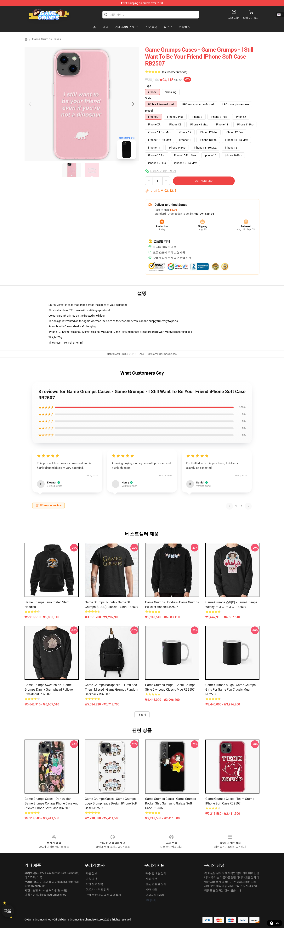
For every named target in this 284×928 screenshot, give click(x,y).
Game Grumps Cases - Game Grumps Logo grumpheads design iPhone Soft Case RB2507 (111, 803)
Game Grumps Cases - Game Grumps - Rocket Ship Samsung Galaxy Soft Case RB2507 (171, 803)
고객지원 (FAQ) (154, 894)
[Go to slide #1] (71, 170)
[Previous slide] (30, 104)
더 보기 (142, 714)
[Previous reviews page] (229, 506)
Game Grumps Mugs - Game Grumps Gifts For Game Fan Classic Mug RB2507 (230, 689)
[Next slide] (133, 104)
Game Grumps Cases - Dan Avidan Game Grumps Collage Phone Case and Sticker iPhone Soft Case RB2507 (51, 803)
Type (148, 85)
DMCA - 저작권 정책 (97, 889)
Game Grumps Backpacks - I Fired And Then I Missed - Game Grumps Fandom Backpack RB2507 (111, 689)
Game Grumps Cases (46, 39)
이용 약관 (91, 878)
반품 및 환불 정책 (155, 884)
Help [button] (277, 923)
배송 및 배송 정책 (155, 873)
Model (149, 110)
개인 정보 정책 (94, 884)
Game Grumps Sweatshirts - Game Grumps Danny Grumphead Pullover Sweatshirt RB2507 (49, 689)
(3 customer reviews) (174, 72)
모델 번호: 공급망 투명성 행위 (103, 894)
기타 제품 (151, 889)
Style (148, 98)
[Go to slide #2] (91, 170)
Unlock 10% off (7, 911)
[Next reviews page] (248, 506)
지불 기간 (151, 878)
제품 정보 (91, 873)
